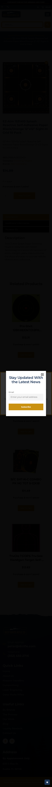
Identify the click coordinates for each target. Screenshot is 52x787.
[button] (42, 375)
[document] (26, 393)
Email (11, 392)
